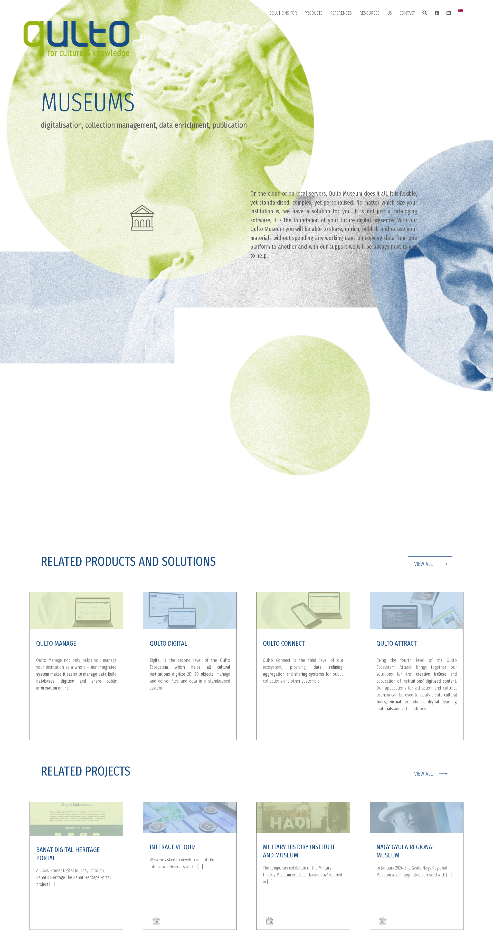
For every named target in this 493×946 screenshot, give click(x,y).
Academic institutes (291, 66)
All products (320, 27)
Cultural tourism (289, 79)
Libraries (282, 27)
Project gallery (347, 27)
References (341, 13)
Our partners (403, 53)
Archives (282, 53)
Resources (369, 13)
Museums (283, 40)
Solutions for (283, 13)
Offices (410, 27)
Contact (407, 13)
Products (314, 13)
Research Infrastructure (295, 91)
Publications (375, 27)
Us (389, 13)
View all (423, 563)
